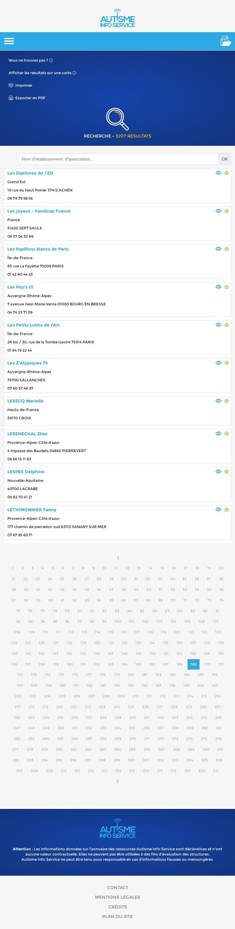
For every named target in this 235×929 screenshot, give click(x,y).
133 (138, 642)
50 (148, 589)
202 (18, 696)
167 (166, 664)
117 (137, 632)
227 (160, 706)
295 (59, 760)
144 (69, 653)
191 (76, 685)
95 (55, 621)
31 (136, 578)
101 (131, 621)
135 (166, 642)
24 (50, 578)
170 (207, 664)
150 (152, 653)
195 (131, 685)
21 (13, 578)
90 (205, 611)
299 (117, 760)
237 (89, 717)
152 (179, 653)
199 (186, 685)
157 (28, 664)
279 (44, 749)
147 (111, 653)
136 (179, 642)
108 (17, 632)
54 (197, 589)
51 (160, 589)
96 (67, 621)
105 (188, 621)
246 (218, 717)
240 (132, 717)
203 (32, 696)
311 (77, 771)
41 (38, 589)
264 (46, 738)
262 (17, 738)
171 (221, 664)
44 (75, 589)
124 (14, 642)
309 (49, 771)
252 (89, 728)
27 (86, 578)
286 (147, 749)
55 (209, 589)
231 (218, 706)
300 (131, 760)
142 (42, 653)
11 (116, 568)
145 (83, 653)
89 (192, 611)
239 (118, 717)
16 (174, 568)
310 (64, 771)
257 (161, 728)
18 (197, 568)
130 (97, 642)
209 (121, 696)
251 (75, 728)
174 (47, 674)
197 (158, 685)
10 (104, 568)
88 (179, 611)
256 (146, 728)
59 (38, 600)
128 (69, 642)
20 (221, 568)
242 (161, 717)
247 (17, 728)
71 (185, 600)
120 (177, 632)
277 (15, 749)
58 (26, 600)
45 (87, 589)
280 (59, 749)
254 (117, 728)
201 (215, 685)
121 (190, 632)
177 (89, 674)
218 (31, 706)
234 (46, 717)
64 (99, 600)
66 (123, 600)
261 (219, 728)
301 (146, 760)
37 (209, 578)
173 (34, 674)
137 (193, 642)
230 (203, 706)
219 (45, 706)
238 (103, 717)
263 (31, 738)
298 (102, 760)
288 (176, 749)
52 (172, 589)
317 (159, 771)
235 (60, 717)
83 (117, 611)
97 (79, 621)
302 (160, 760)
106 (202, 621)
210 (135, 696)
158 (42, 664)
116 (123, 632)
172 (20, 674)
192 (89, 685)
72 (197, 600)
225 (131, 706)
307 (19, 771)
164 (124, 664)
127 (55, 642)
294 (44, 760)
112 (71, 632)
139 (221, 642)
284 (117, 749)
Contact (117, 887)
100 (117, 621)
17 (185, 568)
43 (62, 589)
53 (185, 589)
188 (34, 685)
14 (150, 568)
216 (218, 696)
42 (50, 589)
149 (138, 653)
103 (159, 621)
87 (167, 611)
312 (91, 771)
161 (83, 664)
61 (63, 600)
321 (216, 771)
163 (111, 664)
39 (14, 589)
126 (42, 642)
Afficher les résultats (40, 72)
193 (103, 685)
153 (193, 653)
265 (60, 738)
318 (173, 771)
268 (103, 738)
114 (97, 632)
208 (106, 696)
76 (30, 611)
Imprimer (23, 85)
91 (217, 611)
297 (87, 760)
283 (102, 749)
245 (204, 717)
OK (225, 159)
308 (34, 771)
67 (136, 600)
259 (190, 728)
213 (176, 696)
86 (154, 611)
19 (209, 568)
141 (28, 653)
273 (175, 738)
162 (97, 664)
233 (31, 717)
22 (25, 578)
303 (175, 760)
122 (204, 632)
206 (76, 696)
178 (103, 674)
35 (184, 578)
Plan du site (117, 916)
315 (132, 771)
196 (144, 685)
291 (220, 749)
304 (189, 760)
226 (145, 706)
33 (160, 578)
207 (91, 696)
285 (132, 749)
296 (73, 760)
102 (145, 621)
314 (118, 771)
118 (150, 632)
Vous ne (28, 60)
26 (74, 578)
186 (215, 674)
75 (18, 611)
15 (162, 568)
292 (16, 760)
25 (62, 578)
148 (124, 653)
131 (111, 642)
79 (67, 611)
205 (62, 696)
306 (219, 760)
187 (20, 685)
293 (30, 760)
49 (136, 589)
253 (103, 728)
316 (146, 771)
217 (18, 706)
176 (75, 674)
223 (102, 706)
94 (43, 621)
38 (221, 578)
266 (74, 738)
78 (55, 611)
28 (99, 578)
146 (97, 653)
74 (221, 600)
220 (59, 706)
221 (74, 706)
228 (174, 706)
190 (62, 685)
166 (152, 664)
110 (45, 632)
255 (132, 728)
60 (50, 600)
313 (104, 771)
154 (207, 653)
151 (166, 653)
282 (88, 749)
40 (26, 589)
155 (221, 653)
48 (123, 589)
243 (175, 717)
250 (60, 728)
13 (139, 568)
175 (61, 674)
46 (99, 589)
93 (30, 621)
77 (42, 611)
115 (110, 632)
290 (206, 749)
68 (148, 600)
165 (138, 664)
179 (117, 674)
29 (111, 578)
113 (84, 632)
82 (104, 611)
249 (46, 728)
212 (163, 696)
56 (221, 589)
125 (28, 642)
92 (18, 621)
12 (127, 568)
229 (189, 706)
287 (161, 749)
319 (187, 771)
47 (111, 589)
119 (163, 632)
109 (31, 632)
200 (200, 685)
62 (75, 600)
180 (131, 674)
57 (13, 600)
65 (111, 600)
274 (189, 738)
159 (56, 664)
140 (15, 653)
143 (55, 653)
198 (172, 685)
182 (158, 674)
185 (201, 674)
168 (180, 664)
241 (147, 717)
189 (48, 685)
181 (144, 674)
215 (204, 696)
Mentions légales (117, 897)
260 (204, 728)
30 (123, 578)
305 (204, 760)
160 (70, 664)
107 (216, 621)
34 (172, 578)
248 (31, 728)
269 (118, 738)
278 (30, 749)
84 (129, 611)
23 (37, 578)
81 (92, 611)
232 (17, 717)
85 (142, 611)
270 (132, 738)
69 (161, 600)
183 (173, 674)
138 (207, 642)
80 (79, 611)
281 (74, 749)
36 (197, 578)
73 (209, 600)
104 (173, 621)
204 (47, 696)
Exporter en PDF (30, 98)
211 (149, 696)
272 (161, 738)
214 (190, 696)
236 (74, 717)
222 (88, 706)
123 (218, 632)
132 (124, 642)
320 (201, 771)
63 (87, 600)
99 (104, 621)
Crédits (117, 907)
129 (83, 642)
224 (117, 706)
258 (175, 728)
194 (117, 685)
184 (187, 674)
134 (152, 642)
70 (173, 600)
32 (148, 578)
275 (204, 738)
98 (92, 621)
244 (189, 717)
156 (14, 664)
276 (218, 738)
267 (89, 738)
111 (58, 632)
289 (191, 749)
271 (147, 738)
